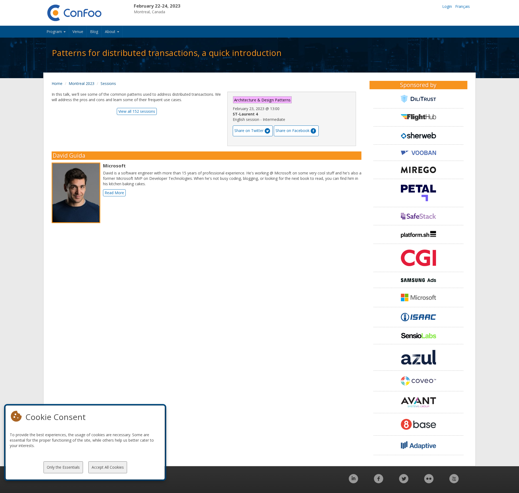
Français (462, 6)
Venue (77, 31)
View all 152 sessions (136, 111)
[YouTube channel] (454, 481)
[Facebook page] (379, 481)
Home (57, 83)
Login (447, 6)
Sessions (108, 83)
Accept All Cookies (108, 467)
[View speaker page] (77, 193)
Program (54, 31)
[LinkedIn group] (353, 481)
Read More (114, 192)
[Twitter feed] (404, 481)
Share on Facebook (292, 130)
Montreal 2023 (81, 83)
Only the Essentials (63, 467)
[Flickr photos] (429, 481)
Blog (94, 31)
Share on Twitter (249, 130)
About (111, 31)
